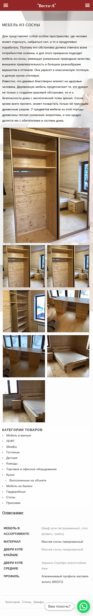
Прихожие (13, 503)
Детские (12, 458)
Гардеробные (16, 491)
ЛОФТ (10, 441)
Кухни (10, 474)
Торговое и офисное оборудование (31, 469)
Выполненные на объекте (28, 480)
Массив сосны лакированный (62, 541)
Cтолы (10, 497)
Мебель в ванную (18, 435)
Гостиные (13, 452)
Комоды (12, 463)
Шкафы (11, 446)
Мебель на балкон (19, 486)
